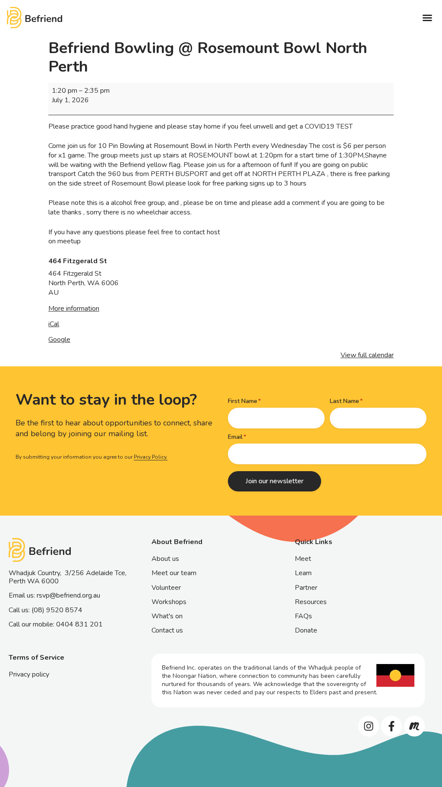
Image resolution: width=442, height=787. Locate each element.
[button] (427, 17)
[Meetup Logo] (414, 726)
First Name (242, 401)
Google (59, 339)
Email (235, 437)
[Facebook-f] (391, 726)
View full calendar (367, 355)
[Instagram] (368, 726)
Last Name (344, 401)
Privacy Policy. (150, 456)
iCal (53, 324)
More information (73, 308)
